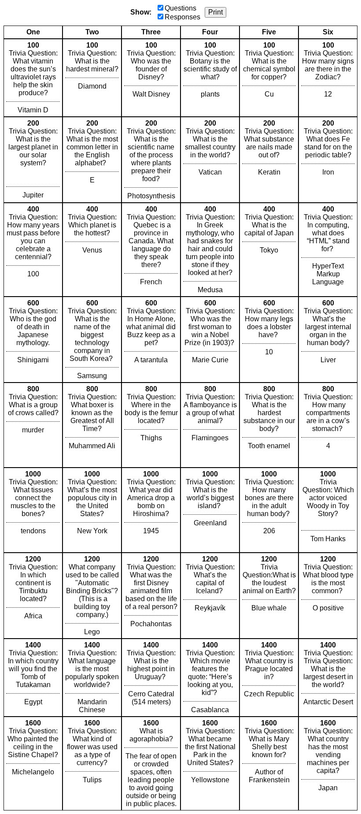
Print (215, 12)
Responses (182, 17)
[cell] (33, 78)
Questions (180, 8)
